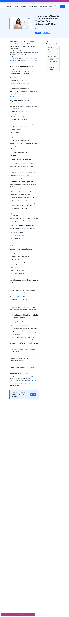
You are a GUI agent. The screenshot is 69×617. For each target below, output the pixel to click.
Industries (30, 6)
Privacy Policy (25, 614)
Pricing (40, 6)
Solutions (35, 6)
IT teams (11, 251)
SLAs (31, 220)
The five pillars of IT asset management (52, 59)
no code (12, 220)
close (31, 614)
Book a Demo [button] (46, 32)
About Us (50, 6)
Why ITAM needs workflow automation (51, 56)
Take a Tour (56, 6)
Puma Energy (15, 321)
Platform (16, 6)
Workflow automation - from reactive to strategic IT (52, 62)
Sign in (63, 3)
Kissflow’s (15, 307)
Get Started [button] (62, 6)
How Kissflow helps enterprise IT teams (51, 67)
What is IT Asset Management (50, 52)
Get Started (33, 394)
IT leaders (18, 296)
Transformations (23, 6)
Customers (45, 6)
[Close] (65, 1)
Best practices (50, 69)
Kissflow (14, 218)
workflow (20, 124)
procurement (26, 203)
